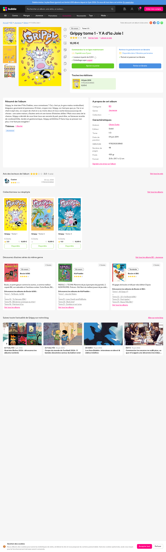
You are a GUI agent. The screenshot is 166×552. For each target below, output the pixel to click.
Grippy (25, 23)
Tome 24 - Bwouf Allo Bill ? (122, 302)
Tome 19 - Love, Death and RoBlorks (72, 299)
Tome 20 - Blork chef (66, 302)
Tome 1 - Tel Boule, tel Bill (14, 294)
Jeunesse (39, 15)
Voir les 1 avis (93, 38)
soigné (89, 60)
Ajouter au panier (92, 66)
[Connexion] (132, 9)
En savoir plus (128, 2)
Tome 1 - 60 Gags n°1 (120, 292)
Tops (91, 15)
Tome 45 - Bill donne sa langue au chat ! (19, 302)
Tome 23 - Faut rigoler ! (121, 299)
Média (103, 15)
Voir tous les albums (155, 192)
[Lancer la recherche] (112, 9)
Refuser (158, 546)
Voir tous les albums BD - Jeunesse (149, 257)
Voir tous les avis (156, 174)
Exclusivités (67, 16)
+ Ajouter (19, 126)
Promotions (52, 16)
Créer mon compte (153, 9)
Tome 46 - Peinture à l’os (14, 304)
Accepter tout (144, 546)
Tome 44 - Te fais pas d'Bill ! (15, 299)
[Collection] (125, 9)
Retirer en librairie (140, 66)
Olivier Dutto (114, 124)
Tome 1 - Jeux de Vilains (67, 294)
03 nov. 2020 (49, 180)
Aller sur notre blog (155, 318)
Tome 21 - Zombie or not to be (70, 304)
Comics (15, 15)
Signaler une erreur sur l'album (104, 164)
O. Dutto (7, 239)
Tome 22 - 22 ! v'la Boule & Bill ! (124, 297)
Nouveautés (81, 16)
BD (5, 15)
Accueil (5, 23)
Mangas (26, 15)
